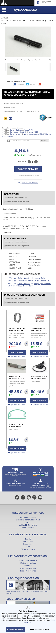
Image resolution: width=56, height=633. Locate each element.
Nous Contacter (28, 528)
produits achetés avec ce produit (17, 202)
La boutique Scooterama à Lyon (28, 585)
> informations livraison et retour (28, 175)
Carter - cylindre (15, 134)
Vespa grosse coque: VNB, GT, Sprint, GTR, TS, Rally (29, 285)
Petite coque (28, 542)
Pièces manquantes (28, 571)
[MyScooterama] (25, 10)
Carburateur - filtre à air (18, 132)
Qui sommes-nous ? (28, 517)
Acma (28, 547)
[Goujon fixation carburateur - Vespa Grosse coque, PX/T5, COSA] (28, 28)
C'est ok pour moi (15, 629)
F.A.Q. (28, 522)
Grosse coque (28, 544)
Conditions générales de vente (28, 520)
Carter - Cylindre (16, 130)
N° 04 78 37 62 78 (38, 486)
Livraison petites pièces (28, 568)
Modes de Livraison (28, 563)
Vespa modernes (28, 549)
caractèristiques (21, 198)
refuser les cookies (39, 629)
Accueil (4, 18)
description (9, 198)
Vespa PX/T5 (28, 130)
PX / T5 (28, 539)
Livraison (28, 566)
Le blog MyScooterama (28, 525)
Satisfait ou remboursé (28, 561)
